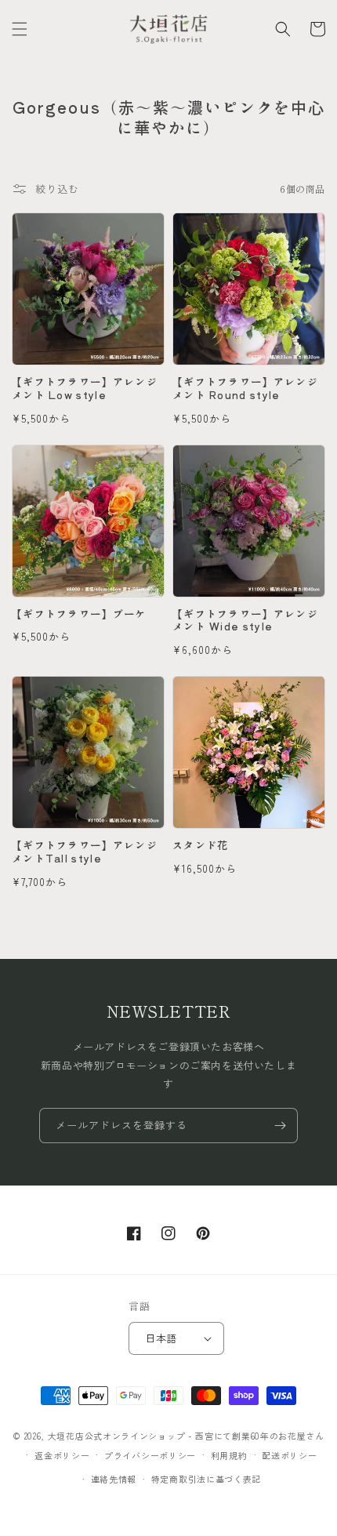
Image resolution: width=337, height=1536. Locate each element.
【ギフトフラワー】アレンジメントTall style (85, 852)
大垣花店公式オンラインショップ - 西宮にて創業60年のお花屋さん (186, 1435)
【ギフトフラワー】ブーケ (79, 614)
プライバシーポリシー (150, 1455)
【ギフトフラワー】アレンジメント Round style (245, 389)
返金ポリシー (61, 1455)
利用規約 (229, 1455)
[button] (19, 29)
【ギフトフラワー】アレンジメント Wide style (245, 621)
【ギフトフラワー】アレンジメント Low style (85, 389)
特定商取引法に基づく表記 (206, 1478)
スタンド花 (200, 845)
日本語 (160, 1338)
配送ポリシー (289, 1455)
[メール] (280, 1125)
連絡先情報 (114, 1478)
